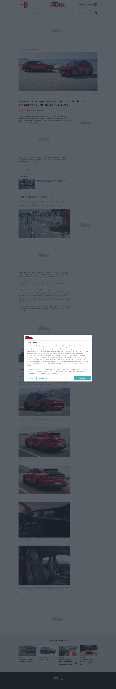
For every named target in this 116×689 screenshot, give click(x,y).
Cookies (37, 373)
